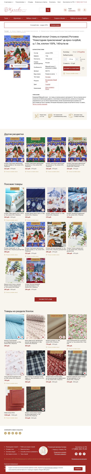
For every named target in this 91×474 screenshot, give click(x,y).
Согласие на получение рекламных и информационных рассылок (42, 254)
